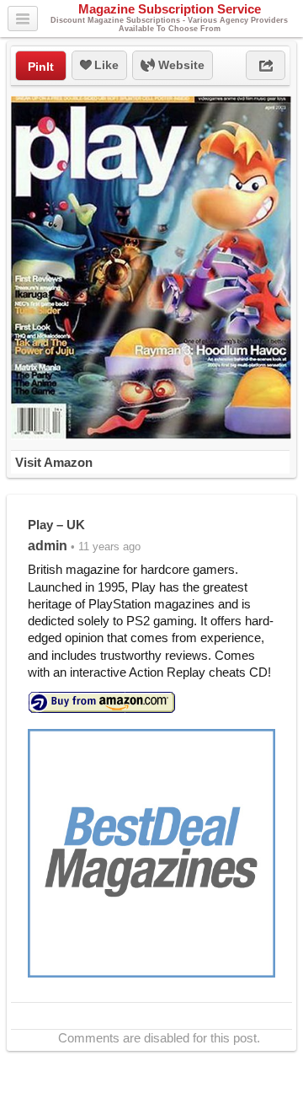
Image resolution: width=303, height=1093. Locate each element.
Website (180, 65)
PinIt (41, 66)
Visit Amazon (54, 462)
